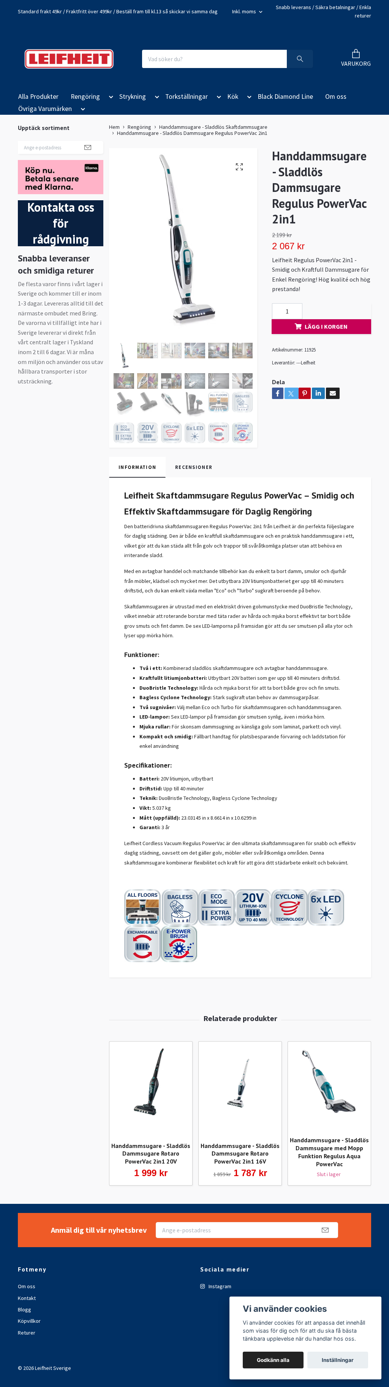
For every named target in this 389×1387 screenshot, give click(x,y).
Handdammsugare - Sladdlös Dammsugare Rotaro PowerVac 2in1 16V (240, 1153)
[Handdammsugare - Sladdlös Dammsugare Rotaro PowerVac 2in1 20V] (150, 1088)
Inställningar (338, 1360)
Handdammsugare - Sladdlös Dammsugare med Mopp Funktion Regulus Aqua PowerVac (329, 1151)
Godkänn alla (273, 1360)
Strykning (132, 96)
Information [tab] (137, 467)
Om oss (335, 96)
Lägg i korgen (326, 326)
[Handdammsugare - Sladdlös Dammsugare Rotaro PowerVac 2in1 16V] (240, 1088)
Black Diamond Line (285, 96)
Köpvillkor (29, 1320)
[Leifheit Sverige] (69, 58)
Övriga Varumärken (45, 108)
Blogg (24, 1309)
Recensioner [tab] (193, 467)
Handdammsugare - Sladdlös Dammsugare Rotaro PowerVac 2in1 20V (150, 1153)
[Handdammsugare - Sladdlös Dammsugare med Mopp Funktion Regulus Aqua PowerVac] (329, 1086)
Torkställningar (186, 96)
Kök (232, 96)
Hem (114, 127)
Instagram (219, 1286)
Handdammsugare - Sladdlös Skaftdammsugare (213, 127)
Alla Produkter (38, 96)
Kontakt (27, 1298)
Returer (26, 1332)
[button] (109, 98)
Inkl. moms (244, 11)
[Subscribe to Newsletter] (87, 147)
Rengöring (85, 96)
